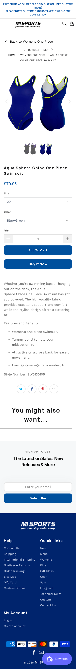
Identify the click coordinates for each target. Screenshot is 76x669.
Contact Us (48, 605)
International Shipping (19, 559)
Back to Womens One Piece (31, 41)
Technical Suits (50, 593)
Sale (43, 582)
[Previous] (7, 101)
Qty (6, 230)
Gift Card (10, 582)
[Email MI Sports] (42, 652)
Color (7, 211)
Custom (45, 599)
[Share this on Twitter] (21, 388)
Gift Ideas (47, 571)
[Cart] (72, 24)
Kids (43, 565)
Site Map (10, 576)
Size (6, 193)
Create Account (15, 626)
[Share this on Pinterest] (43, 388)
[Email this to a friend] (53, 388)
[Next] (69, 101)
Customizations (14, 588)
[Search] (65, 24)
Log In (8, 620)
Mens (43, 553)
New (43, 548)
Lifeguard (46, 588)
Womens (46, 559)
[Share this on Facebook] (32, 388)
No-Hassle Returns (17, 565)
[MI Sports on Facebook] (34, 652)
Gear (43, 576)
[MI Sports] (38, 25)
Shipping (10, 553)
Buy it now (38, 264)
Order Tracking (14, 571)
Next (46, 50)
